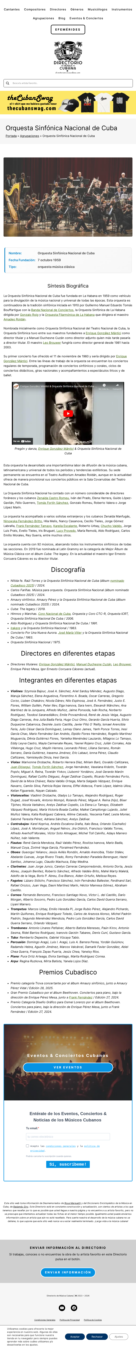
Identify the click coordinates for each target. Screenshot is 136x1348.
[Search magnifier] (7, 83)
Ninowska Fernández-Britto (23, 521)
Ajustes (119, 1336)
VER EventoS (68, 1067)
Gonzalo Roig (29, 315)
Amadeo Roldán (15, 319)
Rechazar (97, 1336)
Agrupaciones (29, 136)
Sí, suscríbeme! (68, 1164)
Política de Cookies (93, 1320)
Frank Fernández (80, 997)
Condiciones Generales (44, 1320)
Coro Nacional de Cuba (54, 614)
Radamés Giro (20, 1206)
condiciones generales (61, 1146)
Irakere (15, 628)
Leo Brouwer (52, 342)
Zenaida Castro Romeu (53, 498)
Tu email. (32, 1128)
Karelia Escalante (65, 526)
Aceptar (75, 1336)
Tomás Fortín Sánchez (52, 503)
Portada (11, 136)
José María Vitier (70, 632)
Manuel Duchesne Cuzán (93, 664)
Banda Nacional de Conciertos (52, 310)
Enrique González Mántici (103, 333)
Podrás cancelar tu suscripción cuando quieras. (49, 1156)
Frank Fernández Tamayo (34, 526)
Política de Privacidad (70, 1320)
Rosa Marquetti (72, 1203)
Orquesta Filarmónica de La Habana (70, 315)
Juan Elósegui (20, 767)
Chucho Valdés (111, 526)
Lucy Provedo (66, 530)
